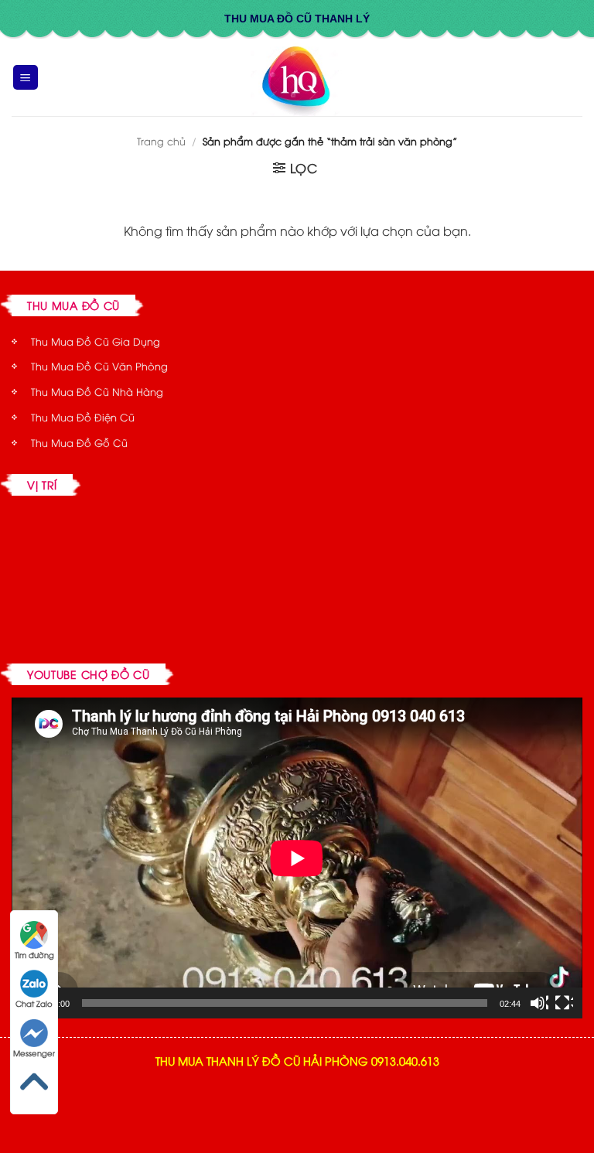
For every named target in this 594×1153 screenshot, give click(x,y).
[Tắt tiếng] (539, 1003)
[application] (297, 858)
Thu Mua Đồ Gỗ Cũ (79, 442)
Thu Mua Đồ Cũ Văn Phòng (99, 366)
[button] (25, 77)
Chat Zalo (34, 1003)
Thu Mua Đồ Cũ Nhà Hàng (97, 391)
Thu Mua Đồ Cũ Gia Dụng (95, 341)
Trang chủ (161, 141)
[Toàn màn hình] (564, 1003)
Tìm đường (34, 955)
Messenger (34, 1053)
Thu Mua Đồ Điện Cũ (83, 417)
